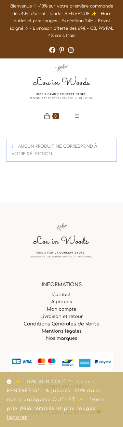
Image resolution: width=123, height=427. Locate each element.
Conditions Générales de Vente (61, 323)
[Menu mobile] (77, 116)
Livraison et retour (61, 316)
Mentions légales (62, 331)
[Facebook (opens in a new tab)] (52, 50)
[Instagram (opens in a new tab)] (71, 50)
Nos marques (61, 338)
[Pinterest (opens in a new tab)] (61, 50)
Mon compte (61, 309)
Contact (61, 294)
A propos (61, 301)
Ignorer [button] (17, 417)
